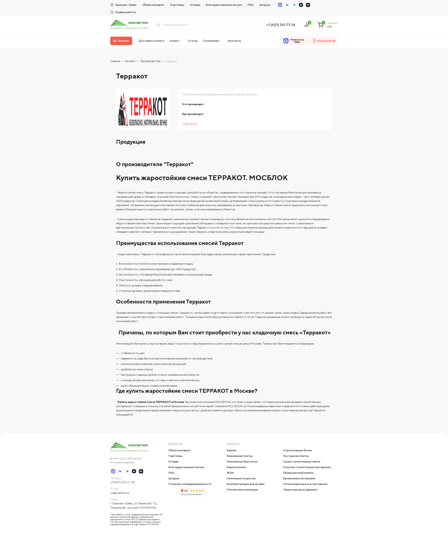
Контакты (234, 40)
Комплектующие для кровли (245, 484)
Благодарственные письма (224, 4)
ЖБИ (230, 472)
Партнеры (177, 4)
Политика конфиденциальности (189, 484)
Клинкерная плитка (240, 456)
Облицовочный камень (298, 472)
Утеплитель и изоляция (242, 489)
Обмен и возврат (153, 4)
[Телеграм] (294, 5)
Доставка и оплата (151, 40)
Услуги (174, 40)
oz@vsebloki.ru (119, 493)
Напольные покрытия (241, 478)
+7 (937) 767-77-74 (280, 25)
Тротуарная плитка (296, 456)
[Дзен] (301, 5)
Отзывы (195, 4)
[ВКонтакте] (287, 5)
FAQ (250, 4)
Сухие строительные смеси (301, 461)
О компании (211, 40)
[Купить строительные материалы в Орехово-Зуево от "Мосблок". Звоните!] (129, 24)
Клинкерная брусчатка (242, 461)
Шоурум (264, 4)
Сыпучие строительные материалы (307, 467)
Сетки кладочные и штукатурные (305, 484)
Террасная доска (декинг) (300, 489)
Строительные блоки (297, 450)
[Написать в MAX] (280, 5)
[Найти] (158, 25)
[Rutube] (308, 5)
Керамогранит (236, 467)
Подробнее (189, 123)
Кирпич (232, 450)
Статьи (193, 40)
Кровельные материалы (299, 478)
